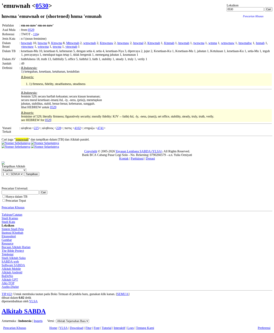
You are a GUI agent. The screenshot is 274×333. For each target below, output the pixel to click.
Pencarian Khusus (13, 207)
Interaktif (119, 328)
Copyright (90, 151)
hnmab (260, 43)
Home (53, 328)
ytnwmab (71, 46)
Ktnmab (169, 43)
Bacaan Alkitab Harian (16, 247)
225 (36, 128)
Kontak (124, 158)
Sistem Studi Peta (13, 229)
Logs (130, 328)
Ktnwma (56, 43)
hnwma (42, 43)
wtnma (212, 43)
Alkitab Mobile (11, 268)
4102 (77, 128)
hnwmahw (245, 43)
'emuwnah (21, 139)
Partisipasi (137, 158)
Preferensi (264, 328)
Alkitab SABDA (24, 311)
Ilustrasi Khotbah (12, 232)
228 (58, 128)
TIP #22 (7, 294)
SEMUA (122, 294)
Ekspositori (9, 236)
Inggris (38, 321)
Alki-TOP (8, 283)
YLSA (33, 301)
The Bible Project (13, 250)
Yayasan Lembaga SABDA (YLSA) (139, 151)
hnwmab (26, 43)
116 (35, 34)
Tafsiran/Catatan (12, 214)
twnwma (198, 43)
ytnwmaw (27, 46)
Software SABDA (13, 265)
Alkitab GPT (10, 279)
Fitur (88, 328)
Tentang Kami (145, 328)
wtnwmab (89, 43)
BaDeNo (7, 276)
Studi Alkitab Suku (14, 258)
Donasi (150, 158)
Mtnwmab (72, 43)
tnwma (57, 46)
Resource (7, 243)
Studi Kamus (10, 218)
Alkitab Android (12, 272)
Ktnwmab (153, 43)
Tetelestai (7, 254)
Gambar (7, 240)
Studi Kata (8, 222)
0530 (42, 5)
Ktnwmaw (106, 43)
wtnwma (43, 46)
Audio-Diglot (10, 286)
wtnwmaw (227, 43)
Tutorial (107, 328)
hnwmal (138, 43)
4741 (100, 128)
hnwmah (183, 43)
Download (76, 328)
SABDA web (10, 261)
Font (96, 328)
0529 (31, 29)
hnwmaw (123, 43)
